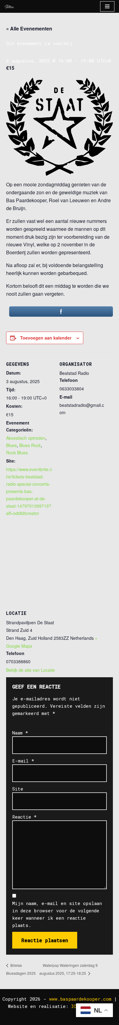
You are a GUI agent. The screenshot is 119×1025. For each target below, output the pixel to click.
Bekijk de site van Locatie (30, 670)
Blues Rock (30, 445)
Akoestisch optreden (25, 438)
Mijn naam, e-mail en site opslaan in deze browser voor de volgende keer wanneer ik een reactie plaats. (57, 914)
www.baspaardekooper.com (80, 999)
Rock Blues (17, 452)
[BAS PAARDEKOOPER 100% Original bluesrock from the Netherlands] (9, 6)
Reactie (24, 817)
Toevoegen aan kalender (45, 338)
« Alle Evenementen (29, 28)
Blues (11, 445)
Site (17, 789)
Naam (20, 733)
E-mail (23, 761)
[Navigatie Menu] (107, 6)
